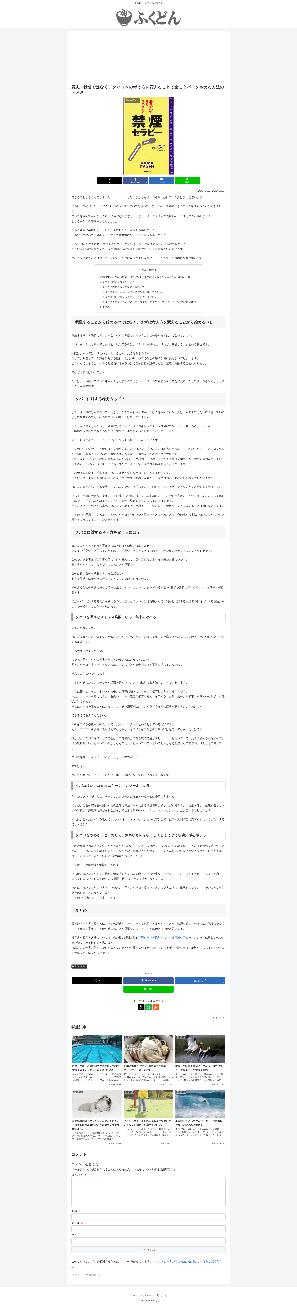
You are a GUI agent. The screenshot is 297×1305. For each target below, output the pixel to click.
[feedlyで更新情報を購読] (148, 1007)
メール (77, 1222)
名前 (76, 1211)
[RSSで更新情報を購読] (156, 1007)
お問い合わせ (161, 1295)
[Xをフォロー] (141, 1007)
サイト (75, 1234)
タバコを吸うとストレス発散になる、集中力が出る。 (135, 291)
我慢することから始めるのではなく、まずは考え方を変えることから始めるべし (146, 276)
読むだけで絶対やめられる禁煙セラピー (166, 937)
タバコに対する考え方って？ (118, 281)
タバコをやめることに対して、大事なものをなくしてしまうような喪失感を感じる (151, 302)
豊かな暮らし (80, 966)
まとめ (106, 307)
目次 (144, 269)
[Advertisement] (148, 60)
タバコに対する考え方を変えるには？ (123, 287)
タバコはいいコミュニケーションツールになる (131, 296)
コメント (78, 1174)
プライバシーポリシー (140, 1295)
